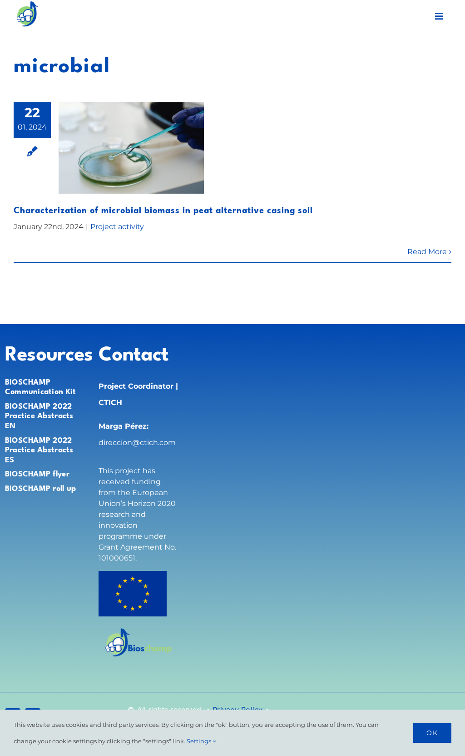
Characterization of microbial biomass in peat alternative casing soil (163, 211)
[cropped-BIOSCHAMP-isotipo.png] (27, 4)
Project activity (117, 226)
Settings (200, 741)
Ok (432, 733)
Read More (427, 251)
